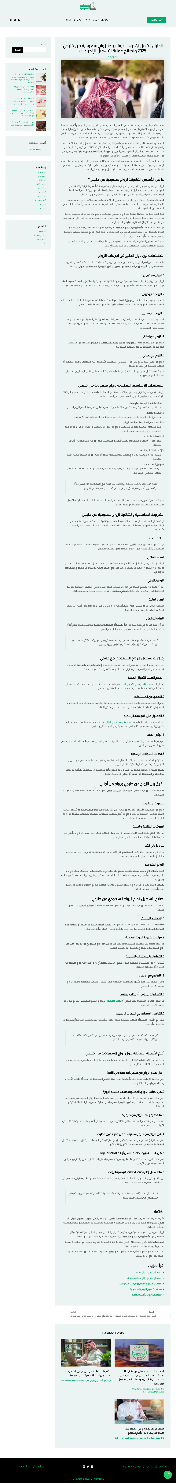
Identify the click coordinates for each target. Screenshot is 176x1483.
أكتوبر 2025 (42, 192)
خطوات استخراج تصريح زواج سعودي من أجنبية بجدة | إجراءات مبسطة (24, 89)
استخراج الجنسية (40, 235)
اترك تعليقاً (160, 1389)
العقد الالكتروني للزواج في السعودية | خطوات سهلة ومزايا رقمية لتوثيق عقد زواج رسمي (22, 101)
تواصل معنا (78, 20)
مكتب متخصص (114, 1000)
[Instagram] (11, 20)
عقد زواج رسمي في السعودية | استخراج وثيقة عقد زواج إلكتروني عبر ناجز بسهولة (22, 113)
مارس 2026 (41, 172)
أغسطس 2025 (40, 200)
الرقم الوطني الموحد (30, 1466)
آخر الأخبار (105, 20)
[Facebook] (19, 20)
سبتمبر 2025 (41, 196)
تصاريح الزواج (140, 1389)
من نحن (87, 20)
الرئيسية (96, 20)
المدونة (68, 20)
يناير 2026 (42, 180)
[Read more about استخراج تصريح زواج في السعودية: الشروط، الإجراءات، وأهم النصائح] (139, 1411)
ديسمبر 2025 (41, 184)
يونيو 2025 (42, 208)
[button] (156, 20)
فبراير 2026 (42, 176)
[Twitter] (15, 20)
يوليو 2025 (42, 204)
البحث (43, 44)
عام (87, 1380)
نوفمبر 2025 (41, 188)
